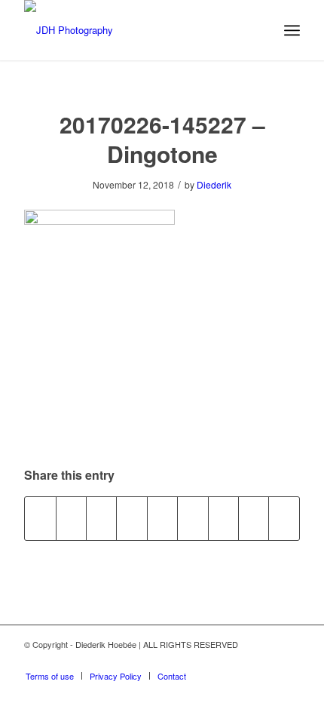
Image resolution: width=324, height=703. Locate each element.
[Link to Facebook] (288, 660)
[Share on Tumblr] (192, 518)
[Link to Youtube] (243, 660)
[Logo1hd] (134, 30)
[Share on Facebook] (40, 518)
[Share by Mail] (284, 518)
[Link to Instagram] (266, 660)
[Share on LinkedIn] (162, 518)
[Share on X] (71, 518)
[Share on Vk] (223, 518)
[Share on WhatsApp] (101, 518)
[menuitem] (292, 30)
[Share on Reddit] (253, 518)
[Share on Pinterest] (131, 518)
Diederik (214, 184)
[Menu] (292, 30)
